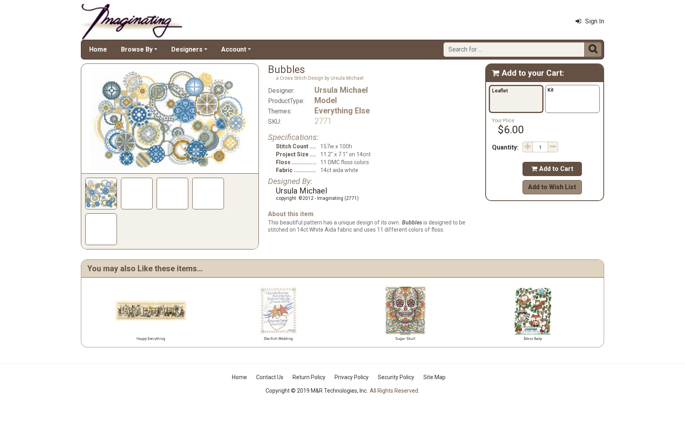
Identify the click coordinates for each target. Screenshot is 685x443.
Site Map (434, 377)
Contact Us (269, 377)
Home (98, 49)
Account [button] (233, 49)
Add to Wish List (552, 187)
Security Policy (396, 377)
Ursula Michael (341, 90)
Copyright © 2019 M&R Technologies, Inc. (317, 390)
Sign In (594, 21)
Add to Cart (552, 169)
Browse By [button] (137, 49)
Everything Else (342, 110)
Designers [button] (187, 49)
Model (325, 100)
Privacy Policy (352, 377)
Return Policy (309, 377)
